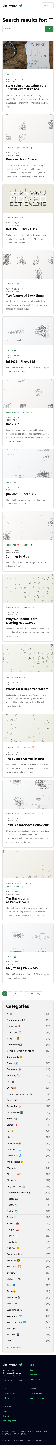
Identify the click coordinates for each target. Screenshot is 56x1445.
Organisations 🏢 (16, 1186)
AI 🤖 (9, 1013)
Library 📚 (12, 1124)
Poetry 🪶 (12, 1204)
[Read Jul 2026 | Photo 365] (28, 331)
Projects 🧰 (13, 1223)
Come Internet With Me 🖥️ (20, 1050)
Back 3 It (12, 424)
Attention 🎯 (27, 813)
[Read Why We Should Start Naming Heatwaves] (28, 588)
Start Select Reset (37, 1393)
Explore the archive (13, 1347)
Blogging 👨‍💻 (26, 148)
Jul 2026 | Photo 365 (20, 361)
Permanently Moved (10, 1393)
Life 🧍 (10, 677)
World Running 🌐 (15, 887)
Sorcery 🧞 (20, 677)
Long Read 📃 (14, 1149)
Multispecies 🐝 (15, 1161)
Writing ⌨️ (12, 1328)
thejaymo (12, 5)
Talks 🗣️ (11, 1285)
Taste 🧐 (39, 813)
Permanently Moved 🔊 (17, 218)
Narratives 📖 (14, 1174)
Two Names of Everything (25, 295)
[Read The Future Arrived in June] (28, 728)
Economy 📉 (13, 1075)
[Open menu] (48, 5)
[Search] (49, 29)
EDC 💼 (11, 1081)
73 (26, 994)
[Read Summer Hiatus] (28, 525)
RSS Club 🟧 (13, 1248)
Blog (31, 1370)
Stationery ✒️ (14, 1278)
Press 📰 (11, 1217)
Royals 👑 (12, 1241)
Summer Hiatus (17, 556)
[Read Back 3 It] (28, 393)
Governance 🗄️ (15, 1112)
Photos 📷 (11, 350)
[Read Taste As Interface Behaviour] (28, 794)
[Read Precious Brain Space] (28, 128)
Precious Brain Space (21, 159)
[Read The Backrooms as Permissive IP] (28, 864)
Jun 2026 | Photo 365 (21, 494)
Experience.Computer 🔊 (20, 1094)
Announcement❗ (16, 1019)
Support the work (37, 1398)
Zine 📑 (10, 74)
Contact (5, 1416)
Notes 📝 (11, 1180)
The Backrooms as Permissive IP (18, 900)
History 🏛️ (12, 1118)
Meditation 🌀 (14, 1155)
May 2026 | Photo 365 (22, 968)
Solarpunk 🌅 (27, 607)
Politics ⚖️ (12, 1211)
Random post (35, 1379)
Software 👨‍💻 (13, 1260)
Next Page (36, 994)
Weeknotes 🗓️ (12, 148)
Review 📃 (12, 1235)
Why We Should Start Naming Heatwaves (21, 621)
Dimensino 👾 (14, 1069)
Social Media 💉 (15, 1254)
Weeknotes (34, 1374)
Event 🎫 (11, 1087)
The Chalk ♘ (13, 1303)
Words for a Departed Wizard (27, 689)
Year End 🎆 (13, 1334)
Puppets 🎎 (13, 1229)
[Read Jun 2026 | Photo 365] (28, 463)
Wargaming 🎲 (14, 1309)
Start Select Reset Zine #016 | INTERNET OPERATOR (26, 87)
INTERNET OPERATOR (21, 229)
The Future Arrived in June (25, 759)
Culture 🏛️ (26, 883)
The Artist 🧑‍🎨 (13, 1297)
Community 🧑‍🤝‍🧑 (14, 1056)
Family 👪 (12, 1100)
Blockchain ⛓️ (14, 1032)
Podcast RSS (7, 1398)
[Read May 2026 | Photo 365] (28, 937)
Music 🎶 (11, 1167)
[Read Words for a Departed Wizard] (28, 658)
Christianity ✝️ (14, 1044)
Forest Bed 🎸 (14, 1106)
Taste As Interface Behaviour (27, 825)
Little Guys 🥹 (14, 1143)
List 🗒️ (10, 1137)
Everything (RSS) (9, 1420)
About (4, 1411)
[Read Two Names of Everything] (28, 264)
